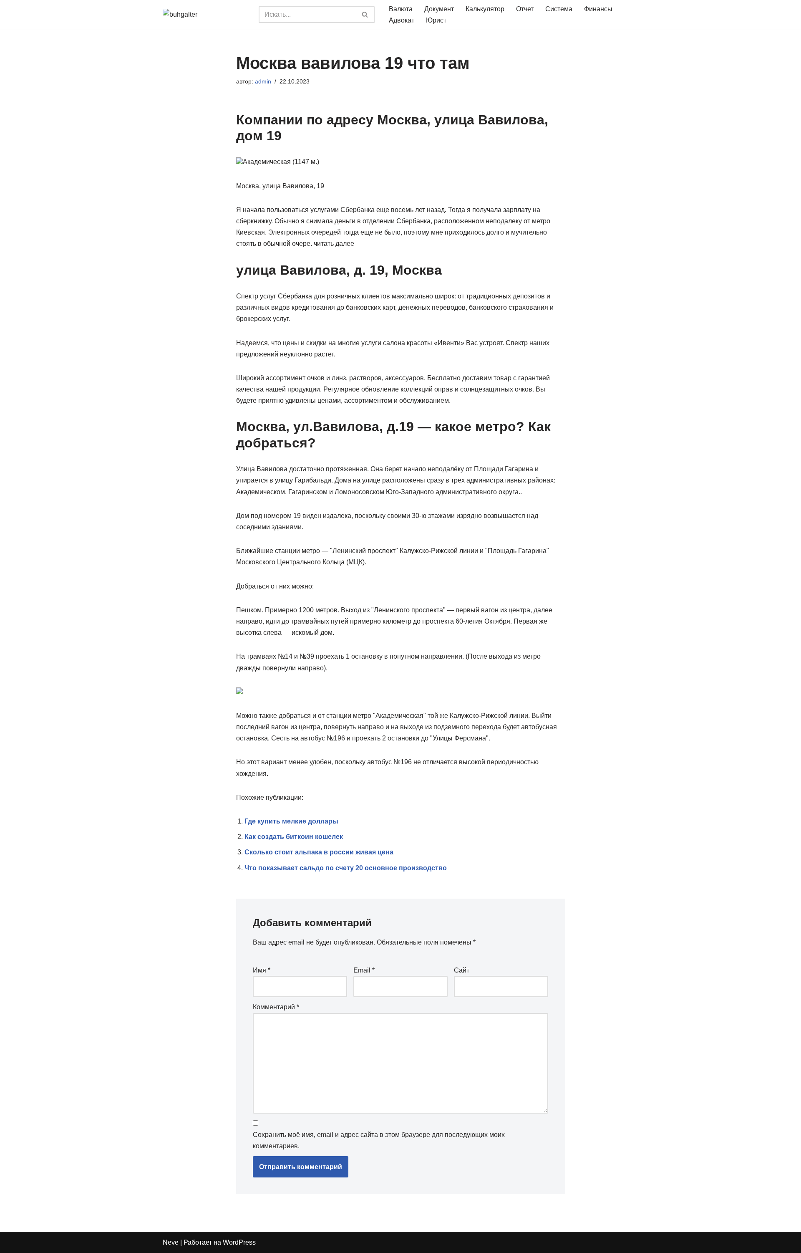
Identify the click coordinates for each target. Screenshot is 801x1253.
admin (263, 81)
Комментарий (276, 1006)
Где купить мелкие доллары (291, 821)
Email (364, 970)
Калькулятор (485, 9)
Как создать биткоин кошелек (293, 836)
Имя (261, 970)
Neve (171, 1242)
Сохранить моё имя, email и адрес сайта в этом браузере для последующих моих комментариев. (379, 1140)
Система (558, 9)
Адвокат (401, 20)
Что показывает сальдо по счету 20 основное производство (345, 868)
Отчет (525, 9)
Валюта (401, 9)
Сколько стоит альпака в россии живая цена (318, 852)
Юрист (436, 20)
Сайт (461, 970)
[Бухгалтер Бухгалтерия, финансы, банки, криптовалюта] (204, 14)
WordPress (239, 1242)
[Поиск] (365, 14)
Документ (439, 9)
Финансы (598, 9)
